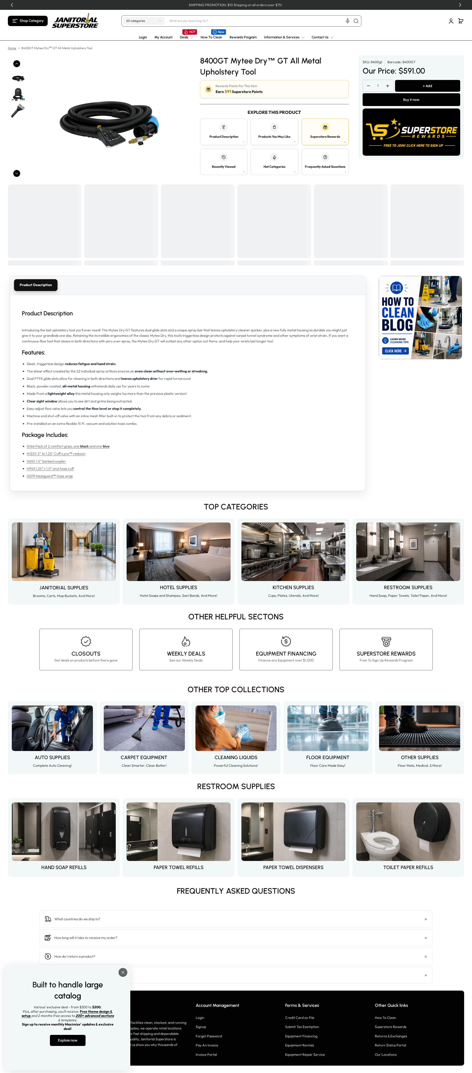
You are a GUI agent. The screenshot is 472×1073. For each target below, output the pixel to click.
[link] (186, 37)
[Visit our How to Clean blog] (420, 317)
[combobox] (264, 21)
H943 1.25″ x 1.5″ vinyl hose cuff (50, 468)
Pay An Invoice (207, 1045)
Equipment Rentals (299, 1045)
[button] (28, 21)
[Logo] (75, 21)
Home (12, 48)
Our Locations (386, 1054)
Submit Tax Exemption (302, 1027)
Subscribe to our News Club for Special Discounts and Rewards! (227, 5)
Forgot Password (209, 1036)
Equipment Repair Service (305, 1054)
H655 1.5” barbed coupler (46, 461)
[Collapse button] (236, 919)
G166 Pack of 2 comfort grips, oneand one (68, 446)
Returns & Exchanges (391, 1036)
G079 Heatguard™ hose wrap (50, 476)
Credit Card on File (299, 1017)
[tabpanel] (188, 393)
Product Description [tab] (36, 285)
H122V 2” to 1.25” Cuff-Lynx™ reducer (56, 453)
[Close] (122, 972)
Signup (201, 1027)
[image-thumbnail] (18, 78)
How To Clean (385, 1017)
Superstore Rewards (390, 1027)
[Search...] (356, 21)
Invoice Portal (206, 1054)
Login (200, 1017)
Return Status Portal (390, 1045)
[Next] (460, 5)
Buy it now (411, 99)
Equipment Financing (301, 1036)
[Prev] (12, 5)
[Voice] (348, 21)
